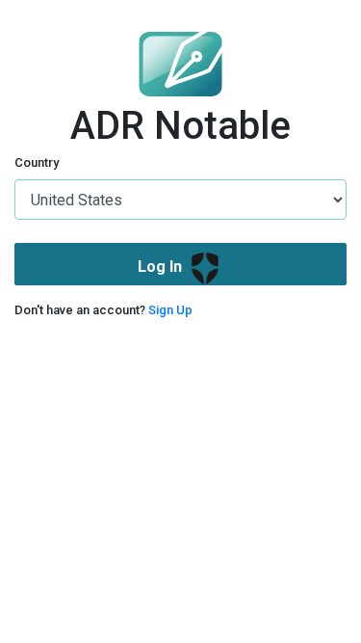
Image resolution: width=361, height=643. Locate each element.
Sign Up (170, 310)
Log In (162, 267)
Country (36, 162)
